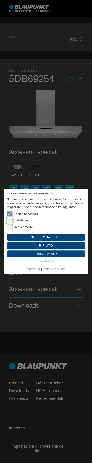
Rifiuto (46, 245)
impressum (33, 269)
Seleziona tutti (46, 237)
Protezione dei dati (54, 269)
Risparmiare (46, 253)
